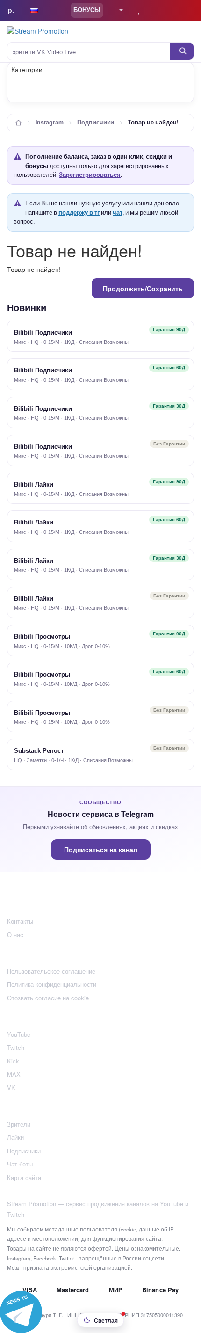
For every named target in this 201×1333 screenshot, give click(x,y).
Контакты (20, 921)
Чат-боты (20, 1163)
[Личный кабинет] (117, 10)
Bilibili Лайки (33, 484)
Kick (13, 1060)
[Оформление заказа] (191, 10)
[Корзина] (176, 10)
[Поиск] (182, 51)
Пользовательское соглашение (51, 971)
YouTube (18, 1034)
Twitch (15, 1047)
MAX (14, 1074)
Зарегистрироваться (90, 174)
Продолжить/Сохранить (143, 288)
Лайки (15, 1137)
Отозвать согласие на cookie (48, 997)
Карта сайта (24, 1177)
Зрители (18, 1124)
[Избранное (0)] (138, 10)
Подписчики (95, 122)
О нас (15, 934)
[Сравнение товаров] (157, 10)
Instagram (50, 122)
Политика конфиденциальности (51, 984)
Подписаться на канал (100, 849)
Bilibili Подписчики (43, 332)
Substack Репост (39, 750)
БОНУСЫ (86, 10)
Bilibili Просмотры (42, 636)
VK (11, 1087)
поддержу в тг (79, 212)
